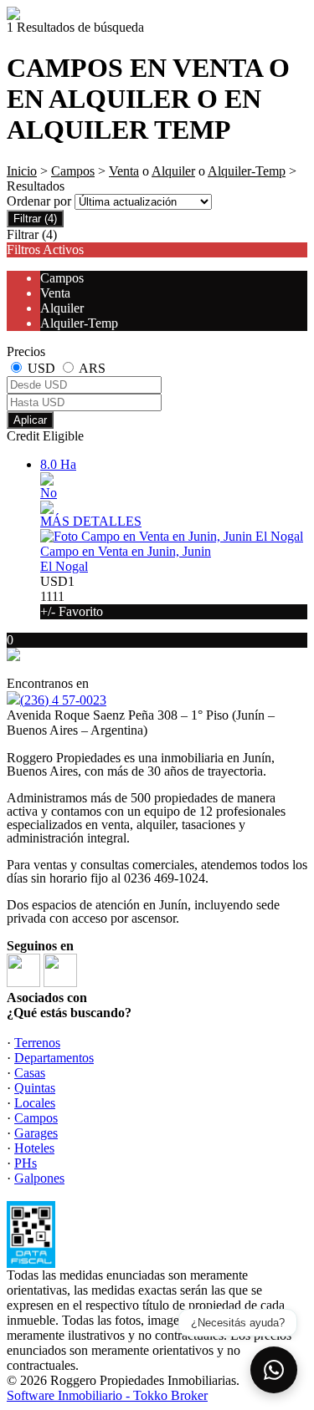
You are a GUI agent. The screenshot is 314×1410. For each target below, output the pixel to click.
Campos (73, 171)
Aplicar (30, 420)
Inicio (22, 171)
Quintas (34, 1088)
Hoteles (34, 1148)
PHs (25, 1163)
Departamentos (54, 1058)
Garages (36, 1133)
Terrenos (37, 1043)
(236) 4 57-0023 (63, 700)
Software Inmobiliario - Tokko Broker (107, 1395)
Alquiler (173, 171)
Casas (29, 1073)
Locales (34, 1103)
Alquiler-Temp (247, 171)
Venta (124, 171)
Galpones (39, 1178)
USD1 (71, 596)
